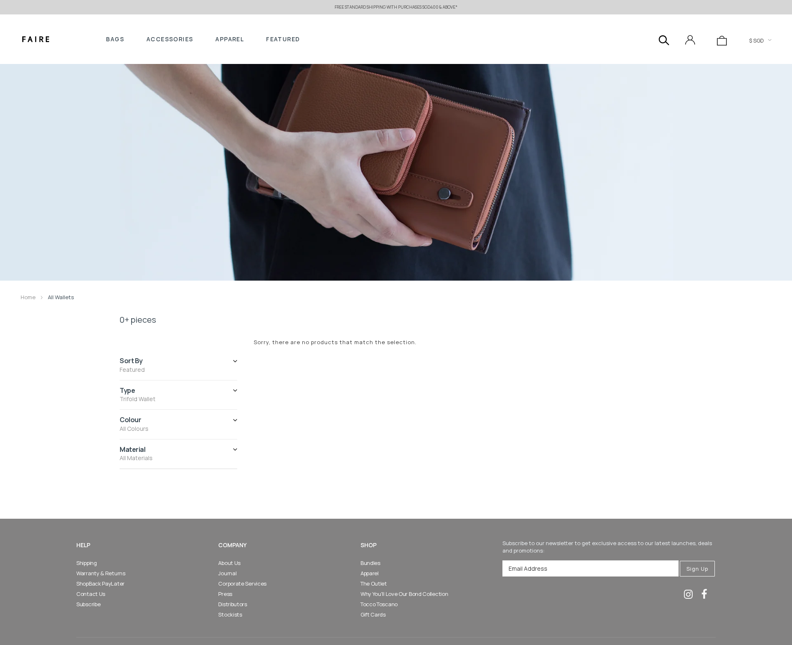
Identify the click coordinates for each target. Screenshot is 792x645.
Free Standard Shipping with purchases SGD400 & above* (396, 7)
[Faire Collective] (36, 39)
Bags (115, 39)
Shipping (86, 563)
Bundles (370, 563)
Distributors (232, 604)
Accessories (169, 39)
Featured (283, 39)
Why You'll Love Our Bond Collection (404, 594)
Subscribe (88, 604)
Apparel (229, 39)
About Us (229, 563)
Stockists (230, 614)
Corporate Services (242, 583)
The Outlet (374, 583)
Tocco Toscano (379, 604)
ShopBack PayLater (100, 583)
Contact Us (90, 594)
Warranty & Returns (100, 573)
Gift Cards (373, 614)
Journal (227, 573)
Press (225, 594)
